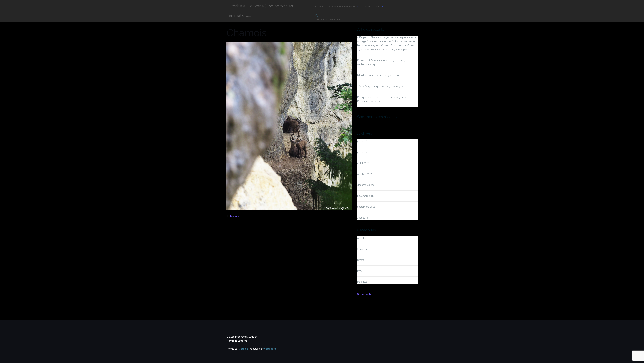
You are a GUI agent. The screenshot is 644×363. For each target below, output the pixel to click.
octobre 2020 (364, 174)
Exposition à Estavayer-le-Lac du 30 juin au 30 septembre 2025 (382, 62)
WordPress (269, 348)
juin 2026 (362, 141)
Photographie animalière (342, 6)
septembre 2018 (366, 206)
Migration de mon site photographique (378, 75)
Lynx (359, 271)
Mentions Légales (236, 340)
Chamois (234, 216)
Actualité (361, 238)
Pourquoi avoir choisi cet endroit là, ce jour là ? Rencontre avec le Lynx (382, 99)
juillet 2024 (363, 163)
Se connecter (364, 294)
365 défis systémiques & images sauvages (380, 86)
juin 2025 (362, 152)
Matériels (362, 281)
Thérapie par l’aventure (327, 19)
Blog (367, 6)
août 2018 (362, 217)
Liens (377, 6)
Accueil (319, 6)
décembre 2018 (366, 185)
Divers (360, 260)
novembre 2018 (365, 196)
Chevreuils (363, 249)
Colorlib (243, 348)
